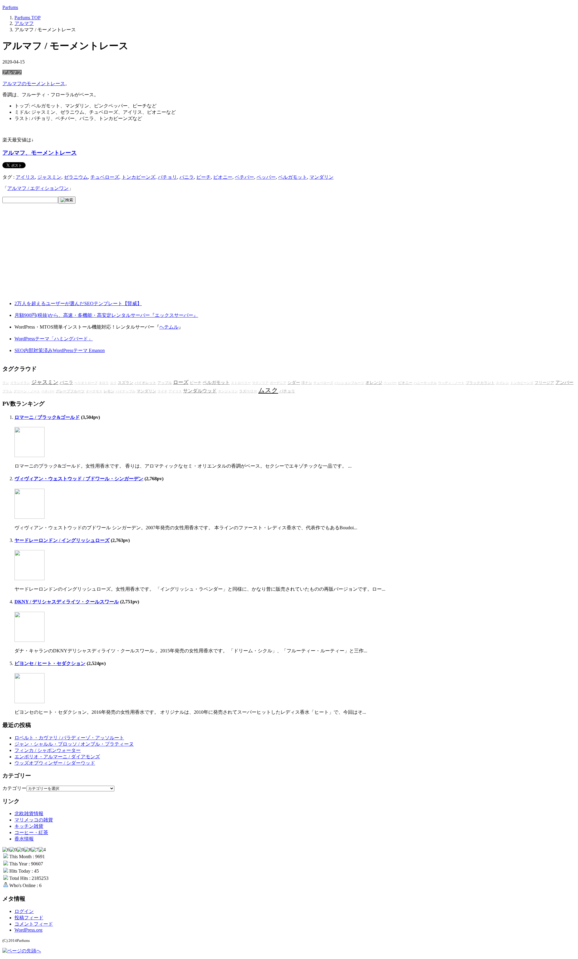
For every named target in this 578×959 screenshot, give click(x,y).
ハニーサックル (425, 383)
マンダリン (321, 177)
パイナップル (125, 391)
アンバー (564, 382)
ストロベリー (241, 383)
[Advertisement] (47, 257)
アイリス (25, 177)
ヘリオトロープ (86, 383)
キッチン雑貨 (28, 826)
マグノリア (260, 383)
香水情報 (24, 838)
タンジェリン (228, 391)
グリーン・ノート (27, 391)
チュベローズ (104, 177)
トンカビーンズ (138, 177)
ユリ (113, 383)
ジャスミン (49, 177)
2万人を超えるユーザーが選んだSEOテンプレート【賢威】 (78, 303)
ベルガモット (292, 177)
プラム (7, 391)
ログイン (24, 911)
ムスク (268, 390)
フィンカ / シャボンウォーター (47, 750)
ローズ (180, 382)
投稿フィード (28, 917)
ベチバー (244, 177)
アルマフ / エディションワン (38, 188)
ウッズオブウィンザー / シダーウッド (54, 763)
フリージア (544, 383)
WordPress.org (28, 930)
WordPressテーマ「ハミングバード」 (53, 338)
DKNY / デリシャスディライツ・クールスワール (66, 601)
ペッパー (266, 177)
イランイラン (20, 383)
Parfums (10, 7)
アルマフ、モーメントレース (39, 153)
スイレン (502, 383)
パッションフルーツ (349, 383)
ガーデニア (278, 383)
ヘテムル (169, 326)
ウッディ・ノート (451, 383)
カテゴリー (14, 788)
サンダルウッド (200, 390)
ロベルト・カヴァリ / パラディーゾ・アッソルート (69, 737)
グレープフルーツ (70, 391)
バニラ (186, 177)
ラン (5, 383)
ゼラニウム (76, 177)
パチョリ (167, 177)
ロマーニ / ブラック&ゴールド (47, 417)
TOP (27, 17)
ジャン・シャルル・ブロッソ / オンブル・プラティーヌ (74, 744)
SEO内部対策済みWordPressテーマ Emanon (59, 350)
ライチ (162, 391)
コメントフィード (33, 924)
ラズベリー (248, 391)
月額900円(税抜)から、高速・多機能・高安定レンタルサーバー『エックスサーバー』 (106, 315)
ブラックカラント (480, 383)
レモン (109, 391)
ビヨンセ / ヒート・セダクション (49, 663)
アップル (164, 383)
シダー (293, 382)
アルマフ (12, 72)
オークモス (94, 391)
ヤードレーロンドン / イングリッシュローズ (62, 540)
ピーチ (203, 177)
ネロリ (104, 383)
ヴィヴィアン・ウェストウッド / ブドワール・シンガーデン (78, 478)
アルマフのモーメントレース (33, 83)
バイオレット (145, 383)
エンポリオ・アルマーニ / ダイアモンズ (57, 756)
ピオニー (222, 177)
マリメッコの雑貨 (33, 819)
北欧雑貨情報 (28, 813)
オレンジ (373, 382)
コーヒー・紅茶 (31, 832)
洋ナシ (306, 383)
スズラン (125, 383)
